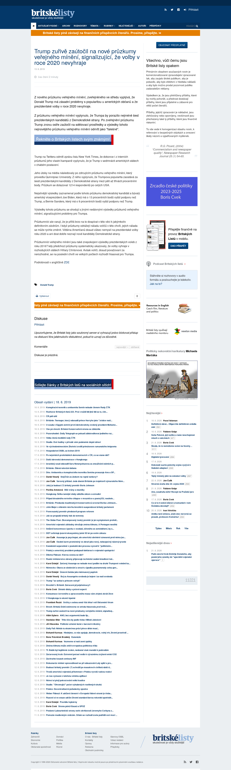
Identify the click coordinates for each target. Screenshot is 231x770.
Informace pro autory (119, 743)
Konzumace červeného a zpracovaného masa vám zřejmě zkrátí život (79, 593)
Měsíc (169, 528)
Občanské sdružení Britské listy (64, 762)
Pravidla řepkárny (68, 701)
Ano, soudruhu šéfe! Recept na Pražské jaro (172, 493)
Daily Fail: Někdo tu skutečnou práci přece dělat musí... (72, 628)
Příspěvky (155, 25)
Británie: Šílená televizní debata (61, 468)
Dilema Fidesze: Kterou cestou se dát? (64, 554)
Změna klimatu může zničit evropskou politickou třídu (71, 645)
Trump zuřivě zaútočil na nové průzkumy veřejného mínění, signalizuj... (79, 610)
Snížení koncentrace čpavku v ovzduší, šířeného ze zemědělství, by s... (80, 528)
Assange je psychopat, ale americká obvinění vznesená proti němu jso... (91, 537)
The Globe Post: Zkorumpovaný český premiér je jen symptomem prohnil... (82, 520)
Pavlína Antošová (54, 489)
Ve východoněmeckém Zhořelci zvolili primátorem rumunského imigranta (81, 446)
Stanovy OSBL (117, 736)
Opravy (88, 743)
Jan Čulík (50, 481)
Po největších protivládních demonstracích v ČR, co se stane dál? (77, 455)
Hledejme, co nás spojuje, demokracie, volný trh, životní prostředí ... (96, 632)
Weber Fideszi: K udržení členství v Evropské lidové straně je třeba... (79, 693)
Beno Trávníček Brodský (58, 637)
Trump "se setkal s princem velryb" (63, 580)
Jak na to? (156, 284)
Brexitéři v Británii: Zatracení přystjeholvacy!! (68, 585)
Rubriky (109, 25)
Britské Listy (173, 739)
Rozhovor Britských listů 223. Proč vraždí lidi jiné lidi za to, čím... (77, 411)
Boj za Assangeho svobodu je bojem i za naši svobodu (86, 576)
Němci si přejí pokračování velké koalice (65, 680)
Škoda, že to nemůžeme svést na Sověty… (171, 447)
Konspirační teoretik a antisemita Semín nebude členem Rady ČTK (78, 407)
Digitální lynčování (162, 456)
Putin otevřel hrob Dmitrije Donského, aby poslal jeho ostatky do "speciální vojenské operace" (171, 557)
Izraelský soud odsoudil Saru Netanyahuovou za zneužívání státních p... (80, 463)
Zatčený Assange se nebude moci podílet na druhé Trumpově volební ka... (95, 563)
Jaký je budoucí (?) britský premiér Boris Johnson (70, 485)
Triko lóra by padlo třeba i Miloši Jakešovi (81, 619)
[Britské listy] (73, 140)
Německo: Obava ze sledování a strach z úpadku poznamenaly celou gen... (82, 567)
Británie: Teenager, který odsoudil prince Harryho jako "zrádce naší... (79, 420)
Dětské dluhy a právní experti (72, 589)
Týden (158, 528)
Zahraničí (35, 736)
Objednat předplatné (171, 45)
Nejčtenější (153, 413)
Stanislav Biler (53, 619)
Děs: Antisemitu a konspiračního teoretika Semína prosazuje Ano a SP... (80, 472)
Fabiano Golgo (170, 431)
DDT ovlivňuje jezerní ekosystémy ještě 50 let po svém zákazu (76, 533)
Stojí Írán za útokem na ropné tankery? (79, 476)
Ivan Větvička (169, 510)
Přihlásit (193, 10)
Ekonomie (35, 740)
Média (59, 743)
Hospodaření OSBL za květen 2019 (63, 450)
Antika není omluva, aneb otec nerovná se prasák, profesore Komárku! (171, 515)
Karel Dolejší (52, 563)
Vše (186, 528)
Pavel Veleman (170, 420)
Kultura (34, 743)
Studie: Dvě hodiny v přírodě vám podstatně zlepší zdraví (73, 442)
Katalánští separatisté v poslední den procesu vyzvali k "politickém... (79, 545)
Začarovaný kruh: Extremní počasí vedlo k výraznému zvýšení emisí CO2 (81, 654)
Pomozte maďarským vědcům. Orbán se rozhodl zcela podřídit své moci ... (81, 715)
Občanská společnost (41, 746)
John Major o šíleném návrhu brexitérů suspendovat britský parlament (80, 507)
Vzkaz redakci (116, 740)
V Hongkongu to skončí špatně (60, 598)
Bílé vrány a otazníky (74, 489)
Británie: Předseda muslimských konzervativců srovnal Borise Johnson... (81, 502)
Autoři (142, 25)
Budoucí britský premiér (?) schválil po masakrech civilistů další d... (78, 667)
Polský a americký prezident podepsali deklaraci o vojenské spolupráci (80, 550)
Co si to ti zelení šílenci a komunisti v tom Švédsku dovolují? (171, 504)
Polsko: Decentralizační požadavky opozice (67, 688)
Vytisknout (44, 295)
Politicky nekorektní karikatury (171, 353)
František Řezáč (54, 602)
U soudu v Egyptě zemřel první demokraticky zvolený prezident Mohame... (81, 424)
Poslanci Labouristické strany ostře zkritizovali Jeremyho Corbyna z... (79, 710)
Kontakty (89, 740)
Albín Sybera (52, 615)
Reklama (89, 746)
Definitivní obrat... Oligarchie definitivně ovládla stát (173, 425)
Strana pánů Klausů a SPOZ (71, 706)
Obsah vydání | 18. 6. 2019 (52, 402)
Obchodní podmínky (94, 750)
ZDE (67, 262)
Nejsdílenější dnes (158, 543)
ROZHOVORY (80, 25)
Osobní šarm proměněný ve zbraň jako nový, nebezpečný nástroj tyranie (91, 541)
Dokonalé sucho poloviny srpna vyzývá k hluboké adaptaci (171, 466)
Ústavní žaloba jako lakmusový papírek (79, 572)
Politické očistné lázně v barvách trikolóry (80, 623)
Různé (59, 746)
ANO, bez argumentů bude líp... (74, 615)
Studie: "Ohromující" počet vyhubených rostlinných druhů (74, 684)
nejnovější (121, 347)
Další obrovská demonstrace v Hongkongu (66, 459)
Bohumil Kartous (54, 632)
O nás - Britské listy (93, 736)
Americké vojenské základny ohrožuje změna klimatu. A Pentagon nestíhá (81, 524)
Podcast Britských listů (168, 264)
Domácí (59, 736)
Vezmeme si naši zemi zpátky (78, 641)
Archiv (66, 25)
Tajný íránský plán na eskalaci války (171, 475)
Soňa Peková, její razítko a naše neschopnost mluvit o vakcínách (173, 436)
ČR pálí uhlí (51, 416)
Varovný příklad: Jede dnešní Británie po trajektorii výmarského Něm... (90, 481)
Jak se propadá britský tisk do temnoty (65, 515)
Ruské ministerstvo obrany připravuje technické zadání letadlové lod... (80, 558)
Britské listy (54, 14)
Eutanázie (76, 637)
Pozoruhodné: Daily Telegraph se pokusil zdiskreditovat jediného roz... (79, 433)
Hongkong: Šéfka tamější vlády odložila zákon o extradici (73, 494)
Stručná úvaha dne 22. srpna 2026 (170, 483)
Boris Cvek (51, 589)
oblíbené (135, 347)
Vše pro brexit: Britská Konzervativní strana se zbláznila (73, 429)
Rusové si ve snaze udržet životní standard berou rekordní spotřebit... (79, 697)
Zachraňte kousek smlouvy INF (61, 658)
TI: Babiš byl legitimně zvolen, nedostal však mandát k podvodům (77, 650)
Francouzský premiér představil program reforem (70, 511)
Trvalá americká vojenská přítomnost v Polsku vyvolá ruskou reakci (79, 671)
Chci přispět (178, 245)
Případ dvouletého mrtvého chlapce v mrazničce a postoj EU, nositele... (80, 498)
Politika (59, 740)
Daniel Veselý (52, 476)
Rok (178, 528)
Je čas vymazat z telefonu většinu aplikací (66, 675)
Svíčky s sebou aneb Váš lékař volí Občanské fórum (88, 602)
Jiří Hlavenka (52, 623)
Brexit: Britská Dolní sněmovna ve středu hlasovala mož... (76, 606)
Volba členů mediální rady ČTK (60, 437)
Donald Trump (47, 284)
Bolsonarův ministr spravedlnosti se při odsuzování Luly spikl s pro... (79, 663)
